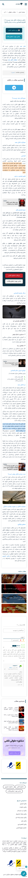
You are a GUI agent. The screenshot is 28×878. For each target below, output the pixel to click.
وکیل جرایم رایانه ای (21, 817)
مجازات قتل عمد (12, 60)
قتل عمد (22, 46)
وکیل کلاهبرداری (22, 824)
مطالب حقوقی (12, 12)
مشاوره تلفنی (20, 787)
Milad (10, 667)
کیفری (4, 12)
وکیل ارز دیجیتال (21, 810)
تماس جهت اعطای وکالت (14, 791)
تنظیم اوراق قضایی (21, 828)
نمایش (13, 72)
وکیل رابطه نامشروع (21, 814)
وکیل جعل (23, 821)
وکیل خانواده (23, 807)
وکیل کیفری (6, 556)
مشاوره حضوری (9, 787)
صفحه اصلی (22, 12)
